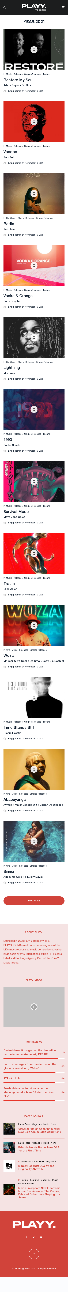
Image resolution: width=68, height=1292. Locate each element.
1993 (7, 440)
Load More (34, 901)
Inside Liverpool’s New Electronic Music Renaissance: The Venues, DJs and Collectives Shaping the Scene (39, 1193)
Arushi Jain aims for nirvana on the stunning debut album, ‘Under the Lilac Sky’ (28, 1092)
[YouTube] (40, 1237)
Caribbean (11, 218)
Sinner (9, 872)
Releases (18, 74)
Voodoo (10, 152)
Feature (24, 1180)
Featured (34, 1180)
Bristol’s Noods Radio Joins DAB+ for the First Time (39, 1149)
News (53, 1124)
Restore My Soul (18, 80)
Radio (8, 224)
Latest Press (24, 1124)
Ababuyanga (14, 800)
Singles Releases (32, 74)
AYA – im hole (11, 1078)
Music (9, 74)
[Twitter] (33, 1237)
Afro (8, 650)
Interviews (26, 1162)
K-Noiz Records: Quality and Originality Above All (36, 1167)
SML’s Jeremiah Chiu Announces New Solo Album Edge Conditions (39, 1130)
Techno (46, 74)
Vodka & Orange (18, 296)
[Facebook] (27, 1237)
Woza (8, 656)
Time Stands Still (18, 728)
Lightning (11, 368)
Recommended (26, 1184)
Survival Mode (16, 512)
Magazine (37, 1124)
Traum (9, 584)
